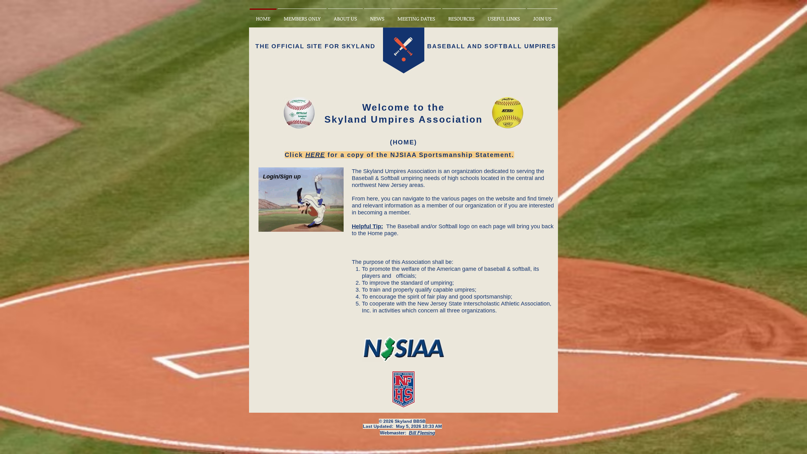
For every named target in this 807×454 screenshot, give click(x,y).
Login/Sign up (282, 176)
